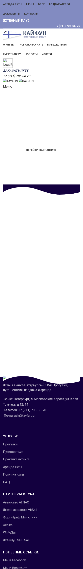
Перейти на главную (41, 150)
